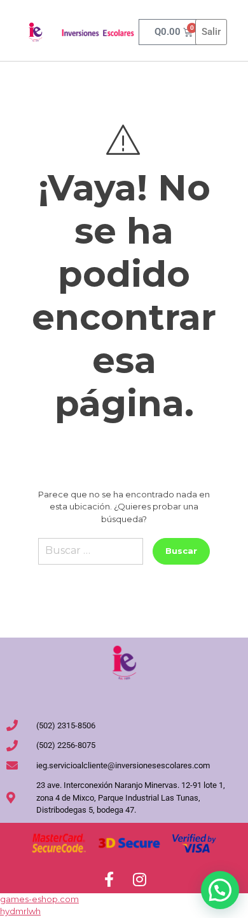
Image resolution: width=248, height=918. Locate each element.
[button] (220, 890)
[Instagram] (139, 879)
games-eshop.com (39, 899)
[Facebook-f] (108, 879)
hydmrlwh (20, 911)
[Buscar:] (91, 556)
